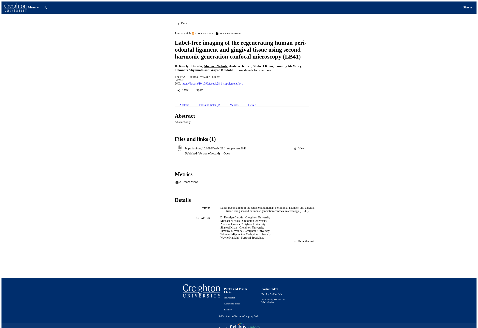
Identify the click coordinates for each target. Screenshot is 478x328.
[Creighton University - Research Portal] (15, 7)
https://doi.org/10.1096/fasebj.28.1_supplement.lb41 (212, 83)
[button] (299, 148)
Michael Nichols (215, 66)
